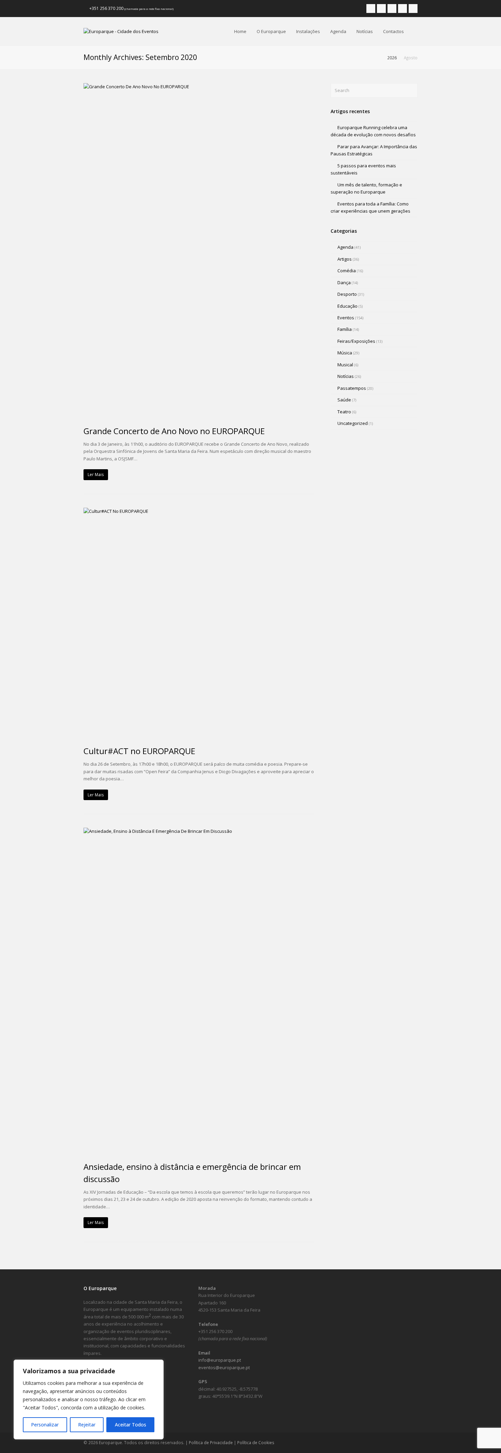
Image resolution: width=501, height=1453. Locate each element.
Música (344, 353)
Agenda (345, 247)
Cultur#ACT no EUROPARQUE (139, 750)
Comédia (346, 270)
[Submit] (411, 90)
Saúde (344, 400)
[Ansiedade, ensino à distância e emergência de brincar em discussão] (199, 990)
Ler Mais (96, 474)
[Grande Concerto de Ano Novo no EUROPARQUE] (199, 250)
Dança (344, 282)
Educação (347, 306)
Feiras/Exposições (356, 341)
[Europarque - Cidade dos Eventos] (121, 31)
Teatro (344, 412)
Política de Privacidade (211, 1443)
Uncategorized (352, 423)
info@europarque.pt (219, 1360)
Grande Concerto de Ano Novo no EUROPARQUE (174, 431)
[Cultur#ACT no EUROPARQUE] (199, 623)
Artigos (344, 259)
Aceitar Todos (130, 1424)
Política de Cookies (255, 1443)
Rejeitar (86, 1424)
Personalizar (45, 1424)
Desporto (347, 294)
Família (344, 329)
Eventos (345, 318)
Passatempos (351, 388)
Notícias (345, 376)
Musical (345, 365)
